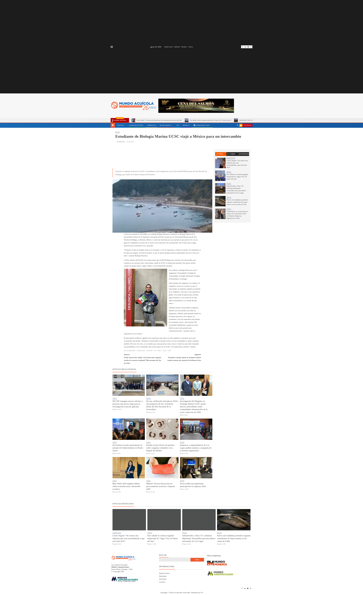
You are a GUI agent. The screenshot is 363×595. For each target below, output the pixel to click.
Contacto (190, 47)
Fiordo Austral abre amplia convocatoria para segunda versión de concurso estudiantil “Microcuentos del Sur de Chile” (142, 374)
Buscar (162, 570)
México (159, 365)
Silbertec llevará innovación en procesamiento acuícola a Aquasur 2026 (160, 501)
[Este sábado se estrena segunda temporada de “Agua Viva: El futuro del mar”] (220, 175)
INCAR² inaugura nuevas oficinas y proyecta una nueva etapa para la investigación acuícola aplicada (127, 419)
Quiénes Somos (168, 47)
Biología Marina (131, 365)
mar (155, 365)
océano (164, 365)
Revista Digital (165, 125)
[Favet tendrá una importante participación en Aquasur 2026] (196, 482)
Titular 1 (228, 171)
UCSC (169, 365)
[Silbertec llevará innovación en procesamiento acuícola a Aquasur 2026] (162, 482)
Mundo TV (186, 125)
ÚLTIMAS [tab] (220, 154)
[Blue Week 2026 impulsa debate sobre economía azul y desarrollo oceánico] (128, 482)
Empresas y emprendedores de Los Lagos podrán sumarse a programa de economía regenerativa (195, 463)
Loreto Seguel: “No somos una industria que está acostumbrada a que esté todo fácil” (159, 120)
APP (177, 125)
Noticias (120, 125)
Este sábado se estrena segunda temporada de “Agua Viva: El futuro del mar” (210, 120)
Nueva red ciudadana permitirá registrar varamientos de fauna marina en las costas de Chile (237, 202)
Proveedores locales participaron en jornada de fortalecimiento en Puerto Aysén (127, 463)
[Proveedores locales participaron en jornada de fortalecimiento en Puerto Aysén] (128, 444)
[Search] (238, 125)
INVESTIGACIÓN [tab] (244, 154)
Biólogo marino (141, 365)
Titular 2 (228, 197)
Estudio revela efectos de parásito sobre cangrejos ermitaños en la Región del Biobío (160, 463)
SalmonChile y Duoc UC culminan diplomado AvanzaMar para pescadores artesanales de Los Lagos (198, 553)
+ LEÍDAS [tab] (232, 154)
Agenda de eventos (136, 125)
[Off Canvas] (112, 47)
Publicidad (177, 47)
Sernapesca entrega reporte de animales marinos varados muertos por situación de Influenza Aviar (184, 372)
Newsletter (184, 47)
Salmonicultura (230, 157)
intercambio (150, 365)
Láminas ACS (151, 125)
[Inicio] (113, 125)
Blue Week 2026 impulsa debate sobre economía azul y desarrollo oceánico (126, 501)
